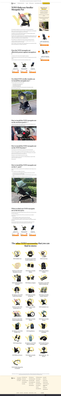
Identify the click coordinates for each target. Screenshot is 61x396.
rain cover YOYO (32, 172)
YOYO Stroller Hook (17, 343)
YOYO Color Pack (43, 258)
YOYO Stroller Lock (17, 258)
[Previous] (39, 36)
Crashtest (27, 3)
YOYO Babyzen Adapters (30, 282)
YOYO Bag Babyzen (30, 331)
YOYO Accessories (31, 3)
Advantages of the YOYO (21, 3)
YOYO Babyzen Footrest (17, 355)
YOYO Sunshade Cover (44, 307)
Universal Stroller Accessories (38, 3)
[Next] (49, 36)
